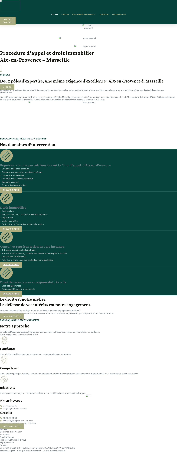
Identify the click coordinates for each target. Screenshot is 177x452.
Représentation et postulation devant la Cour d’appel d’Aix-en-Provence (56, 165)
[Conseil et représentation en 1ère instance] (6, 241)
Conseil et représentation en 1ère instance (32, 246)
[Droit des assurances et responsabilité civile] (6, 276)
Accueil (54, 14)
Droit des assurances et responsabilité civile (33, 282)
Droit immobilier (13, 207)
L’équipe (65, 14)
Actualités (104, 14)
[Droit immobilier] (6, 202)
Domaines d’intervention (83, 14)
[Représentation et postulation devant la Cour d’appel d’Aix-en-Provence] (6, 160)
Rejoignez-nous (119, 14)
